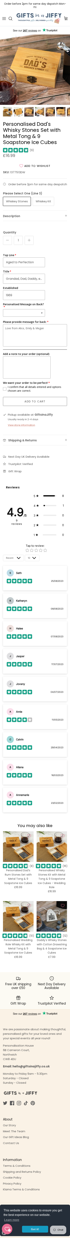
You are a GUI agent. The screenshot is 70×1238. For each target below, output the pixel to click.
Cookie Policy (12, 1178)
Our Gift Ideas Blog (16, 1137)
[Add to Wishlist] (29, 835)
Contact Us (11, 1143)
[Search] (12, 18)
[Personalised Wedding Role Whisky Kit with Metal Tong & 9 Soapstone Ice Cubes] (18, 916)
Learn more (11, 1220)
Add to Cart (34, 401)
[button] (48, 496)
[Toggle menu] (4, 18)
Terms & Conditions (16, 1166)
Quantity (9, 232)
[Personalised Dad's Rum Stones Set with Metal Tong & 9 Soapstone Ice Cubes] (18, 846)
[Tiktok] (26, 1103)
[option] (35, 69)
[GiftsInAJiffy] (39, 18)
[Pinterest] (33, 1103)
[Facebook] (12, 1103)
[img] (15, 150)
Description (11, 216)
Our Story (9, 1125)
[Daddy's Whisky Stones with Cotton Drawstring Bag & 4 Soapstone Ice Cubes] (52, 916)
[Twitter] (5, 1103)
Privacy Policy (12, 1184)
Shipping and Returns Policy (22, 1172)
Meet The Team (14, 1131)
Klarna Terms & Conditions (21, 1189)
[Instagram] (19, 1103)
